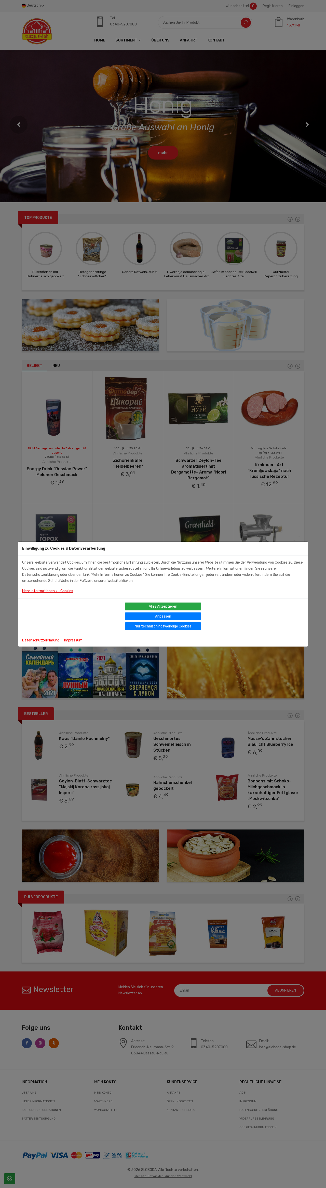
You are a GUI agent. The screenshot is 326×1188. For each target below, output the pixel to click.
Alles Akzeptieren (163, 606)
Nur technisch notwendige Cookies (163, 626)
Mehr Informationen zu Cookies (47, 591)
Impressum (73, 640)
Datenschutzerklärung (40, 640)
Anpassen (163, 616)
